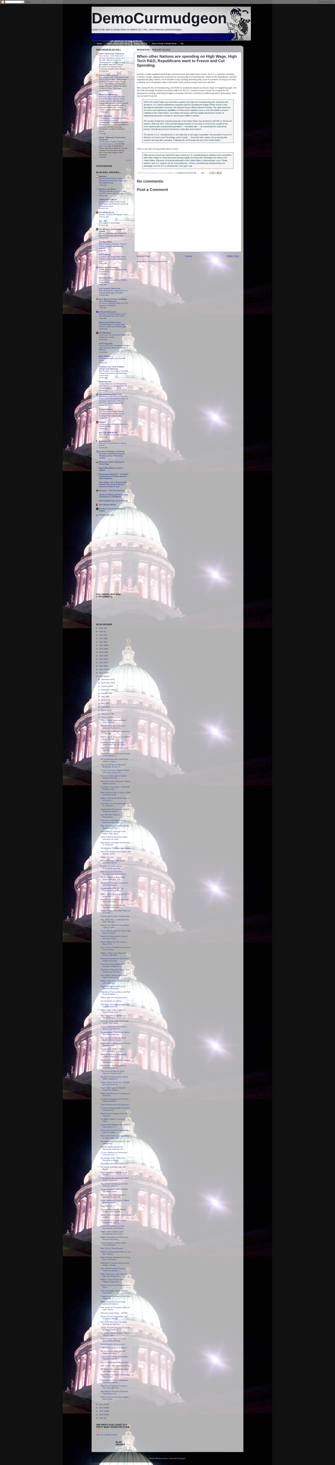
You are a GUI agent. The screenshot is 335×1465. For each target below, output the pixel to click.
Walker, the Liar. (107, 857)
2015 (101, 666)
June (103, 700)
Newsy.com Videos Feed (110, 322)
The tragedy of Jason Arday (109, 223)
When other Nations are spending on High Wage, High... (115, 1137)
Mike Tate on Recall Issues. (112, 1248)
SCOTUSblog (105, 255)
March (104, 710)
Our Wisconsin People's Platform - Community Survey (112, 143)
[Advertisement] (104, 536)
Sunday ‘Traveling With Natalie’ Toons (113, 215)
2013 (101, 673)
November (105, 683)
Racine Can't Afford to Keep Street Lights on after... (115, 926)
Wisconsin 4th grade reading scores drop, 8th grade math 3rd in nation (112, 315)
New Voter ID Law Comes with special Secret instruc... (113, 906)
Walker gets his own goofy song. (114, 998)
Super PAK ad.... (107, 1206)
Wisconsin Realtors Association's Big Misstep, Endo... (116, 853)
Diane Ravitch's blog (108, 267)
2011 (101, 1404)
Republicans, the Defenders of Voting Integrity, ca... (113, 1067)
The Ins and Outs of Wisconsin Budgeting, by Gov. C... (113, 766)
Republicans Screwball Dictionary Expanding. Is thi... (114, 1392)
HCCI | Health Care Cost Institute (113, 501)
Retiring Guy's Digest (108, 75)
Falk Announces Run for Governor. (115, 1105)
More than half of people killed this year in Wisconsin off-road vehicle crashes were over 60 (112, 99)
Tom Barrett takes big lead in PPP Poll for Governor (115, 1179)
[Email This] (210, 173)
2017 (101, 659)
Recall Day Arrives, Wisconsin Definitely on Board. (113, 1159)
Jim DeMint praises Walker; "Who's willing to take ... (115, 1334)
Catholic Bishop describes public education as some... (114, 838)
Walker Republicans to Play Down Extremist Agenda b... (114, 1238)
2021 (101, 645)
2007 (101, 1418)
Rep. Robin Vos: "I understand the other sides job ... (115, 921)
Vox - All (102, 221)
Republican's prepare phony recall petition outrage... (115, 1264)
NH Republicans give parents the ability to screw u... (114, 760)
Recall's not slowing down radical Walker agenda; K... (114, 1078)
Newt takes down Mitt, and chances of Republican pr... (115, 755)
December (105, 679)
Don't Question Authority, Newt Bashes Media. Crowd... (113, 1039)
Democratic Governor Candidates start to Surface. (114, 1131)
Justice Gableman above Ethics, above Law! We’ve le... (114, 1028)
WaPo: (146, 102)
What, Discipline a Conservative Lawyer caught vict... (114, 1056)
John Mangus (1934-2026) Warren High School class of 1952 (113, 78)
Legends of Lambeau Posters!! (113, 1348)
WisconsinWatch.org (108, 95)
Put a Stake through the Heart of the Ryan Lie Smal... (116, 932)
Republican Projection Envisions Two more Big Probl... (114, 1387)
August (104, 693)
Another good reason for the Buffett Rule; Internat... (115, 738)
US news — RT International (111, 491)
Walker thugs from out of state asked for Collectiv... (113, 1303)
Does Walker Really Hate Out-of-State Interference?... (114, 976)
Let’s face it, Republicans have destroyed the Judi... (113, 821)
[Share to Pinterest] (220, 173)
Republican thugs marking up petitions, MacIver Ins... (113, 727)
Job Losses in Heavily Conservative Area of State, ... (115, 948)
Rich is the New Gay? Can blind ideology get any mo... (114, 1323)
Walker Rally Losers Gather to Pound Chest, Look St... (113, 1011)
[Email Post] (202, 173)
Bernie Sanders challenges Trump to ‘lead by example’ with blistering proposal (113, 246)
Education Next (106, 278)
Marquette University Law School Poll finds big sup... (114, 884)
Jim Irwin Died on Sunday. (111, 1001)
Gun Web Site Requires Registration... (110, 816)
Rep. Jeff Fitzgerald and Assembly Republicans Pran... (115, 827)
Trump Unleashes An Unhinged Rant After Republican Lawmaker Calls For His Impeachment (113, 386)
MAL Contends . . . (107, 116)
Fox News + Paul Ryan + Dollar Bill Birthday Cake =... (115, 788)
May (103, 703)
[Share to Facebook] (218, 173)
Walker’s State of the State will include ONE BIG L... (113, 954)
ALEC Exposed (105, 343)
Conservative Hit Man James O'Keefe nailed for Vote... (112, 1050)
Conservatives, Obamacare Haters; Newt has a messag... (115, 1033)
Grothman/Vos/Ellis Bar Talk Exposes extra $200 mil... (112, 889)
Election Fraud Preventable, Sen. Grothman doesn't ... (114, 1318)
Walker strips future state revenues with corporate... (115, 982)
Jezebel (102, 422)
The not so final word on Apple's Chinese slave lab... (114, 777)
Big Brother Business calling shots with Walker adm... (115, 1370)
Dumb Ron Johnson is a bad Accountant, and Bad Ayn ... (113, 1227)
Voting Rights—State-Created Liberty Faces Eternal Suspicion (113, 119)
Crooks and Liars (106, 515)
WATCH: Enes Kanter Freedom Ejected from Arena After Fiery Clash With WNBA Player (113, 180)
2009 (101, 1411)
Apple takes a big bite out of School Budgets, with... (115, 1044)
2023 (101, 638)
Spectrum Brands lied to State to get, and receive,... (114, 937)
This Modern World (107, 505)
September (106, 690)
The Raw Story (105, 242)
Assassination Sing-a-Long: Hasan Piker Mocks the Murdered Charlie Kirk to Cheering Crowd (113, 204)
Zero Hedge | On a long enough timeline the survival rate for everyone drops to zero (113, 484)
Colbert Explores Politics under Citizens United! (113, 1244)
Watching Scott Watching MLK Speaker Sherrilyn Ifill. (113, 1196)
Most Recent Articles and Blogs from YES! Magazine (113, 300)
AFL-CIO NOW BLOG (108, 433)
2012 (101, 676)
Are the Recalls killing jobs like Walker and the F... (113, 1352)
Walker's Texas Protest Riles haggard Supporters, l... (112, 1281)
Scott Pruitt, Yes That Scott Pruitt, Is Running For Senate (113, 336)
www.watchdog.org (107, 312)
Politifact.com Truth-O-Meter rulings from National (111, 368)
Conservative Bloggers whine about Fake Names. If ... (115, 1126)
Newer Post (143, 256)
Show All (128, 160)
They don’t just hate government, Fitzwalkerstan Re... (114, 1358)
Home (99, 43)
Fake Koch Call (140, 43)
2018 (101, 656)
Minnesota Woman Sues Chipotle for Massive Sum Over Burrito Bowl (113, 234)
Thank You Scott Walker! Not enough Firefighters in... (112, 965)
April (103, 707)
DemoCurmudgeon (159, 18)
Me (182, 43)
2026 (101, 628)
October (104, 686)
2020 (101, 649)
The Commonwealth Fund (110, 394)
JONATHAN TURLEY (108, 200)
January (104, 717)
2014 (101, 669)
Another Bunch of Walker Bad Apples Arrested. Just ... (113, 878)
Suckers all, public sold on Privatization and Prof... (111, 867)
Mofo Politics (105, 356)
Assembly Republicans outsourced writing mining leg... (115, 960)
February (105, 714)
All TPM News (105, 333)
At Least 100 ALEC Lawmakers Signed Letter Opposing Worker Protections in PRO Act (113, 348)
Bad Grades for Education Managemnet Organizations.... (114, 873)
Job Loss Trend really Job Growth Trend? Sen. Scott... (115, 1022)
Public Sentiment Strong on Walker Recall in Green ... (115, 1201)
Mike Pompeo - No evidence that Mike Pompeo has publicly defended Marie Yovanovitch (113, 373)
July (103, 697)
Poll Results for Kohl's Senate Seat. (115, 916)
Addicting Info (105, 382)
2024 (101, 635)
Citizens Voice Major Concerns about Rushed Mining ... (113, 1340)
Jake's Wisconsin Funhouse (111, 54)
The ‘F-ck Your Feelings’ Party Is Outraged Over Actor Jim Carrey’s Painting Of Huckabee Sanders (112, 413)
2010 (101, 1408)
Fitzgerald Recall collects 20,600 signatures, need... (114, 1190)
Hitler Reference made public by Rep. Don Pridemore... (114, 1275)
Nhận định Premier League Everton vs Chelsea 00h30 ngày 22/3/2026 (113, 292)
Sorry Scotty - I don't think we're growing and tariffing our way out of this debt (112, 58)
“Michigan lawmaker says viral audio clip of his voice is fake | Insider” (112, 192)
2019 (101, 652)
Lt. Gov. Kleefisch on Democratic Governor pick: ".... (114, 1154)
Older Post (233, 256)
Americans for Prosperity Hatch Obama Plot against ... (113, 1222)
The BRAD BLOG (106, 212)
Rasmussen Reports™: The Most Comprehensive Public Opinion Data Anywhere (113, 476)
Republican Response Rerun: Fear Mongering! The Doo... (115, 971)
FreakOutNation (106, 409)
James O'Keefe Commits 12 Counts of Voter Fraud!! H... (115, 1329)
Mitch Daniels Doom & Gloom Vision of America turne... (115, 794)
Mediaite (103, 176)
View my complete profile (106, 1435)
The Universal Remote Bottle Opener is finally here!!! (112, 1072)
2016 (101, 663)
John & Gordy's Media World (164, 43)
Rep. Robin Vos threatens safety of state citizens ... (115, 1309)
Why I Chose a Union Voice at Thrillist (113, 435)
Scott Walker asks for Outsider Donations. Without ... (113, 1089)
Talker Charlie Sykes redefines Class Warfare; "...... (113, 721)
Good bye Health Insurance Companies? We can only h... (114, 744)
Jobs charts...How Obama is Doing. (115, 1366)
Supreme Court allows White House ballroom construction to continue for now (113, 259)
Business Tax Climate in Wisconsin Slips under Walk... (115, 901)
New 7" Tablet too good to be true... (115, 1362)
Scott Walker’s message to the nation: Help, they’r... (113, 833)
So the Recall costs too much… (114, 1344)
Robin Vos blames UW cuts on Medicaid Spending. (113, 987)
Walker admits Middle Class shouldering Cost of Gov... (112, 1233)
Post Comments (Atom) (158, 262)
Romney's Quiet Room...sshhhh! (114, 1313)
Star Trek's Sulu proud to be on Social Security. (113, 1017)
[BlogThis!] (213, 173)
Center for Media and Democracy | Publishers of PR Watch (113, 496)
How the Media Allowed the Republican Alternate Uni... (113, 1148)
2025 (101, 632)
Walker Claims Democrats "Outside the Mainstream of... (115, 1083)
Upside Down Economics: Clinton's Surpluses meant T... (115, 810)
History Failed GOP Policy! (118, 43)
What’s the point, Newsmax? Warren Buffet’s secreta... (116, 782)
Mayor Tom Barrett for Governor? (114, 1164)
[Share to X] (215, 173)
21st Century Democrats (109, 288)
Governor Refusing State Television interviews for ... (115, 1109)
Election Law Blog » (108, 189)
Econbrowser (105, 441)
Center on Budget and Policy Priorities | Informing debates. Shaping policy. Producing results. (112, 455)
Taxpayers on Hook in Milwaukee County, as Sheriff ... (114, 1381)
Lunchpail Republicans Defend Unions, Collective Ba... (113, 1210)
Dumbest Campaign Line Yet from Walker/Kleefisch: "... (115, 1100)
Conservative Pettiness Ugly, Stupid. (115, 848)
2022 (101, 642)
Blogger (182, 1458)
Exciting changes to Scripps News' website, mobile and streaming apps (112, 326)
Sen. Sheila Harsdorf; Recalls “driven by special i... (113, 1270)
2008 (101, 1415)
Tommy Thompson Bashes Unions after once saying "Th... (115, 771)
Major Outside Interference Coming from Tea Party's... (115, 1258)
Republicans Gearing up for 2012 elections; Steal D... (114, 1185)
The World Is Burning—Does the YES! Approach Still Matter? (113, 304)
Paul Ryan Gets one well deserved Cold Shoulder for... (115, 1006)
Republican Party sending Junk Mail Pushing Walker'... (115, 993)
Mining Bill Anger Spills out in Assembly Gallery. (112, 862)
